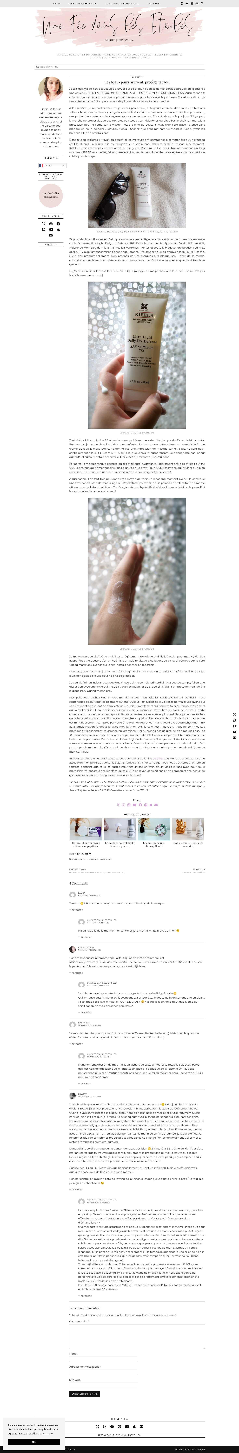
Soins (108, 859)
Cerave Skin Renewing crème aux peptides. (86, 844)
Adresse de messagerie (85, 1366)
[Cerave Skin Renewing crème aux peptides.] (86, 829)
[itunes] (58, 229)
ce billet (158, 758)
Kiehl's (75, 859)
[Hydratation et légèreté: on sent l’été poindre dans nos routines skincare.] (188, 829)
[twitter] (44, 224)
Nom (73, 1353)
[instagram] (51, 224)
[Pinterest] (128, 805)
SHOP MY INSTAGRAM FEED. (83, 3)
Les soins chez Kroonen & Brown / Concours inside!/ (96, 871)
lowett (82, 1094)
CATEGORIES (154, 3)
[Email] (197, 3)
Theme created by (190, 1449)
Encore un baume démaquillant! (154, 844)
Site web (75, 1379)
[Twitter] (118, 805)
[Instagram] (182, 3)
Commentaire (79, 1321)
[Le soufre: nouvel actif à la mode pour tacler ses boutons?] (120, 829)
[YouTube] (187, 3)
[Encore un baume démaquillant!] (154, 829)
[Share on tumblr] (90, 854)
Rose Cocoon (86, 947)
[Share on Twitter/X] (82, 854)
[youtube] (51, 229)
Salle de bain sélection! (92, 859)
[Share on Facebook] (78, 854)
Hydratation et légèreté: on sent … (188, 844)
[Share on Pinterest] (87, 854)
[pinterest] (43, 229)
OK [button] (34, 1442)
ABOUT (56, 3)
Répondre (77, 910)
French (47, 165)
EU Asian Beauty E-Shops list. (122, 3)
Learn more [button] (46, 1433)
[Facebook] (192, 3)
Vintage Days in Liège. (194, 871)
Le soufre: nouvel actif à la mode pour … (120, 844)
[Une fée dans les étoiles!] (119, 26)
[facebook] (58, 224)
